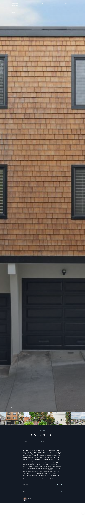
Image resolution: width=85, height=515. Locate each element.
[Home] (69, 3)
